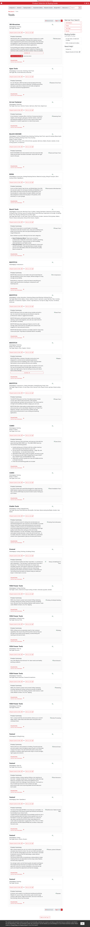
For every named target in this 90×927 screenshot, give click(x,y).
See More (26, 53)
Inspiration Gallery (38, 7)
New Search (11, 11)
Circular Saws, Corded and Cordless (72, 39)
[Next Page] (62, 21)
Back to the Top (44, 917)
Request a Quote (48, 7)
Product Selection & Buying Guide (45, 3)
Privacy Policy (14, 925)
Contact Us (68, 49)
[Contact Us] (88, 3)
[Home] (9, 3)
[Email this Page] (84, 3)
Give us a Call (29, 32)
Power (67, 25)
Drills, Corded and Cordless (72, 43)
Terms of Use (23, 925)
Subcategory (69, 22)
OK (82, 923)
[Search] (80, 7)
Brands (67, 31)
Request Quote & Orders (15, 32)
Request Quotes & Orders (72, 52)
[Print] (86, 3)
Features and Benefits (16, 56)
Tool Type (68, 28)
